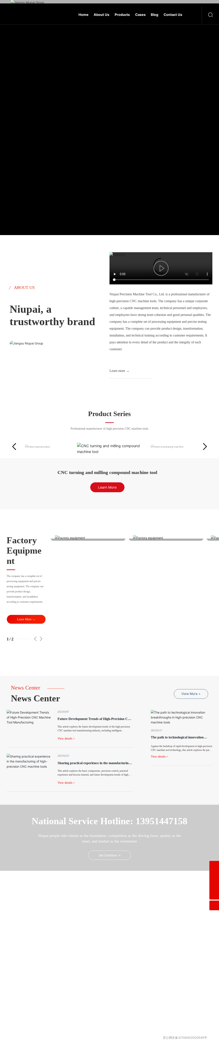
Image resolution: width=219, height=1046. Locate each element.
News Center (56, 917)
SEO (157, 1032)
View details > (159, 756)
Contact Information (60, 926)
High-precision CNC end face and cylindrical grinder (28, 981)
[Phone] (214, 885)
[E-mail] (214, 866)
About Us (53, 907)
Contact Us (102, 889)
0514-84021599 (115, 922)
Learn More (37, 159)
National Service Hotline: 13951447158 (109, 821)
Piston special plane (29, 1013)
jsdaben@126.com (120, 936)
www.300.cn (146, 1032)
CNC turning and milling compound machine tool (107, 472)
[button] (16, 446)
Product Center (22, 907)
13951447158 (135, 929)
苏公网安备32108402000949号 (185, 1038)
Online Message (58, 935)
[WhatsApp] (214, 875)
